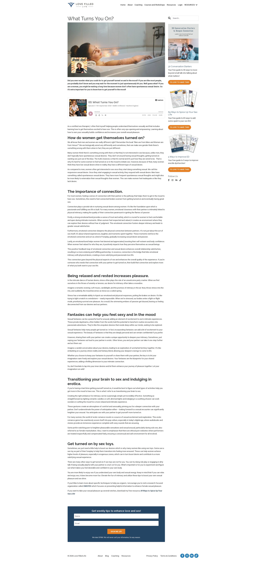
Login (180, 5)
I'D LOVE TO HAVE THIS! (179, 82)
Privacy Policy (152, 556)
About (130, 5)
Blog (107, 556)
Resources (171, 5)
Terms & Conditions (168, 556)
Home (123, 5)
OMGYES (87, 486)
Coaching (138, 5)
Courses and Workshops (154, 5)
